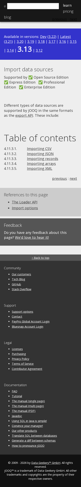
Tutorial (17, 396)
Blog (7, 17)
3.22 (52, 36)
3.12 (39, 50)
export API (24, 115)
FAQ (14, 391)
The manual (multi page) (28, 406)
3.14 (10, 50)
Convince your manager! (27, 426)
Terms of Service (23, 364)
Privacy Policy (20, 359)
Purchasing (19, 354)
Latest (65, 36)
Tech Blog (18, 279)
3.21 (8, 41)
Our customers (21, 274)
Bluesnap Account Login (27, 326)
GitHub (16, 284)
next (73, 178)
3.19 (30, 41)
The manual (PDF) (23, 411)
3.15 (73, 41)
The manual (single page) (28, 401)
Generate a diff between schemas (34, 440)
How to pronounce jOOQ (28, 445)
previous (59, 178)
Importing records (42, 158)
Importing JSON (40, 153)
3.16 (62, 41)
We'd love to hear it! (32, 237)
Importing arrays (41, 163)
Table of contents (40, 137)
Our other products (24, 431)
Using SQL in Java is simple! (29, 421)
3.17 (52, 41)
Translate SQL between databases (34, 435)
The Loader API (24, 202)
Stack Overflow (21, 289)
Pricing (68, 11)
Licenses (17, 349)
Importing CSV (39, 148)
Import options (25, 208)
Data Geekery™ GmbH (45, 463)
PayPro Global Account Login (31, 321)
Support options (22, 311)
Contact (17, 316)
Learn (67, 5)
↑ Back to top (40, 258)
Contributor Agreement (27, 369)
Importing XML (39, 168)
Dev (43, 36)
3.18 (41, 41)
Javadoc (17, 416)
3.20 (20, 41)
